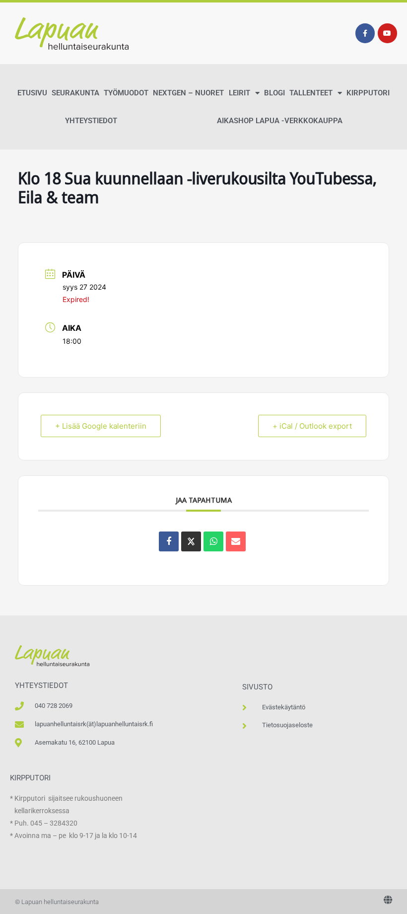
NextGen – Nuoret (188, 92)
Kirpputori (368, 92)
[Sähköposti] (236, 541)
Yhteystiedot (91, 120)
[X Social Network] (191, 541)
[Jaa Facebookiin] (169, 541)
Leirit (239, 92)
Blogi (274, 92)
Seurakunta (75, 92)
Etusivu (32, 92)
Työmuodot (126, 92)
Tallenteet (311, 92)
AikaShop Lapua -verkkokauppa (279, 120)
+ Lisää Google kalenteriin (100, 426)
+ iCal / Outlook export (312, 426)
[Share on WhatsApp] (213, 541)
